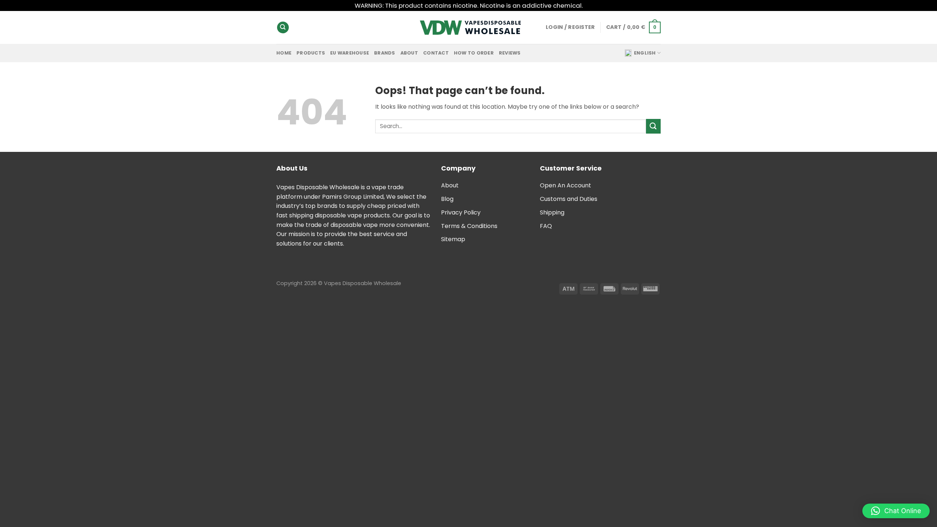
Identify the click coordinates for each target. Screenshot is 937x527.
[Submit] (653, 126)
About (409, 53)
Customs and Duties (568, 199)
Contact (436, 53)
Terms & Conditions (469, 226)
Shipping (552, 212)
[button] (896, 511)
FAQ (546, 226)
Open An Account (565, 185)
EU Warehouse (349, 53)
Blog (447, 199)
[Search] (283, 28)
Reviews (510, 53)
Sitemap (453, 239)
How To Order (474, 53)
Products (310, 53)
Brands (384, 53)
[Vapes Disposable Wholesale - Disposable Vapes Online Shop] (468, 28)
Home (283, 53)
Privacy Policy (461, 212)
